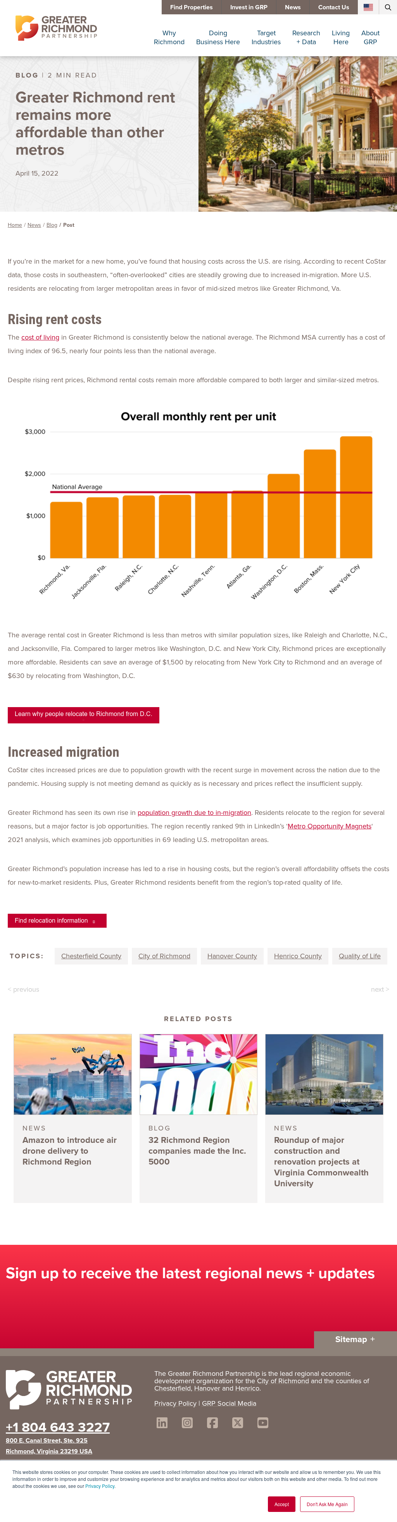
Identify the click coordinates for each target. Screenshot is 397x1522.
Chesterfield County (91, 956)
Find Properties (191, 7)
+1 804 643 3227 (58, 1427)
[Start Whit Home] (76, 1391)
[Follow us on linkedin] (162, 1424)
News (293, 7)
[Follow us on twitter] (237, 1424)
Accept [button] (281, 1504)
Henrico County (298, 956)
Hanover (207, 1388)
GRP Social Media (229, 1403)
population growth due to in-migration (194, 813)
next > (380, 989)
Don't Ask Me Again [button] (327, 1504)
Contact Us (333, 7)
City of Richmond (164, 956)
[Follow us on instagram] (187, 1424)
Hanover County (232, 956)
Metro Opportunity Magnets (329, 826)
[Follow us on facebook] (212, 1424)
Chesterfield (172, 1388)
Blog (52, 225)
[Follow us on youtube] (263, 1424)
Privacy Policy (99, 1485)
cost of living (40, 337)
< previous (23, 989)
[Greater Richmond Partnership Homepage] (56, 28)
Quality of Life (360, 956)
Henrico (247, 1388)
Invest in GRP (249, 7)
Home (15, 225)
